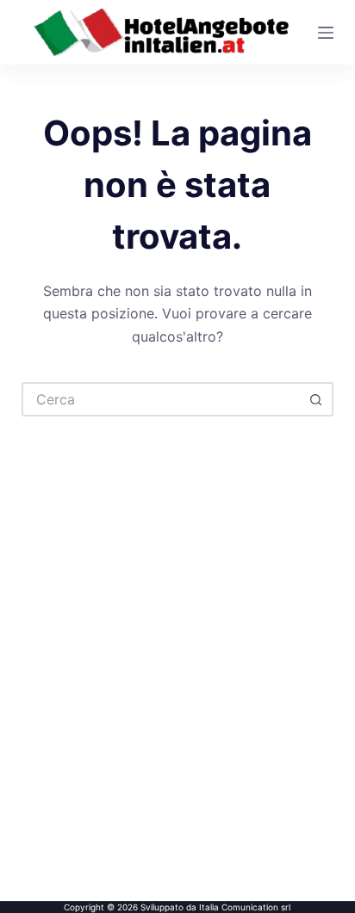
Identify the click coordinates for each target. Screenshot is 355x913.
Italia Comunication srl (244, 907)
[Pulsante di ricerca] (316, 399)
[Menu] (325, 32)
